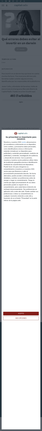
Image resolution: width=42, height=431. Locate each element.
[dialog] (21, 279)
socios (24, 142)
